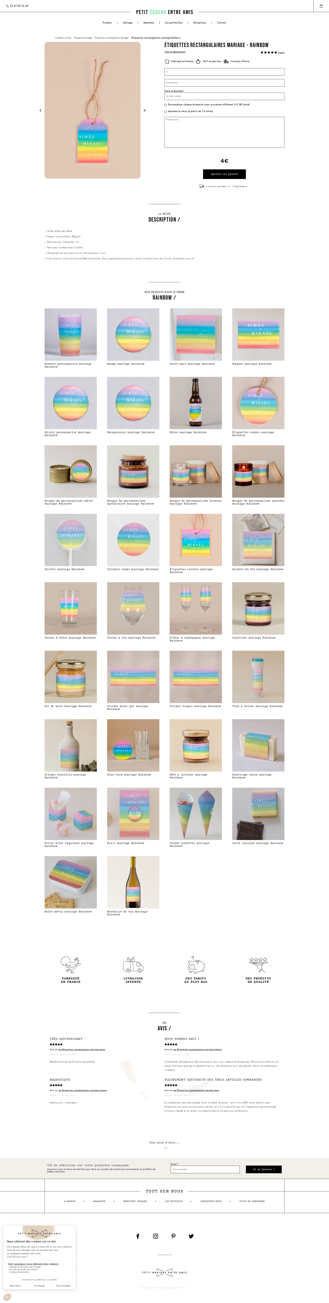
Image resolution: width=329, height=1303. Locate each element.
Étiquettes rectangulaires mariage (112, 38)
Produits (107, 23)
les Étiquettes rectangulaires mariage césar (82, 1050)
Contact (221, 23)
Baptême (149, 23)
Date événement (174, 91)
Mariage (128, 23)
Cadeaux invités (63, 38)
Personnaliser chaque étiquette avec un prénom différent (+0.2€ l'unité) (209, 105)
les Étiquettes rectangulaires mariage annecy (83, 1090)
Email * (174, 1164)
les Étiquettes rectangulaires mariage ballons (197, 1050)
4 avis (281, 53)
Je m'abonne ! (264, 1169)
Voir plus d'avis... (164, 1142)
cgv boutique (173, 1201)
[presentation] (40, 110)
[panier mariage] (321, 6)
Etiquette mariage (83, 38)
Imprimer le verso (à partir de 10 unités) (190, 111)
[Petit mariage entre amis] (164, 12)
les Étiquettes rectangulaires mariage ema (196, 1090)
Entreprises (200, 23)
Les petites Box (174, 23)
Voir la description (174, 52)
